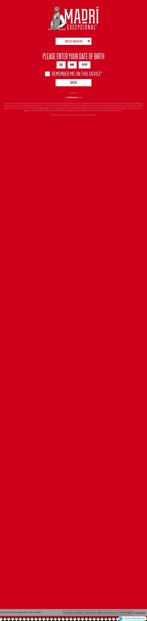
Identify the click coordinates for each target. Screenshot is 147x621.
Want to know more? (107, 612)
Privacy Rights (126, 612)
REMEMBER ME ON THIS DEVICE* (77, 73)
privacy (26, 110)
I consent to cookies (73, 612)
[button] (132, 618)
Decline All (90, 612)
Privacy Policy (140, 612)
